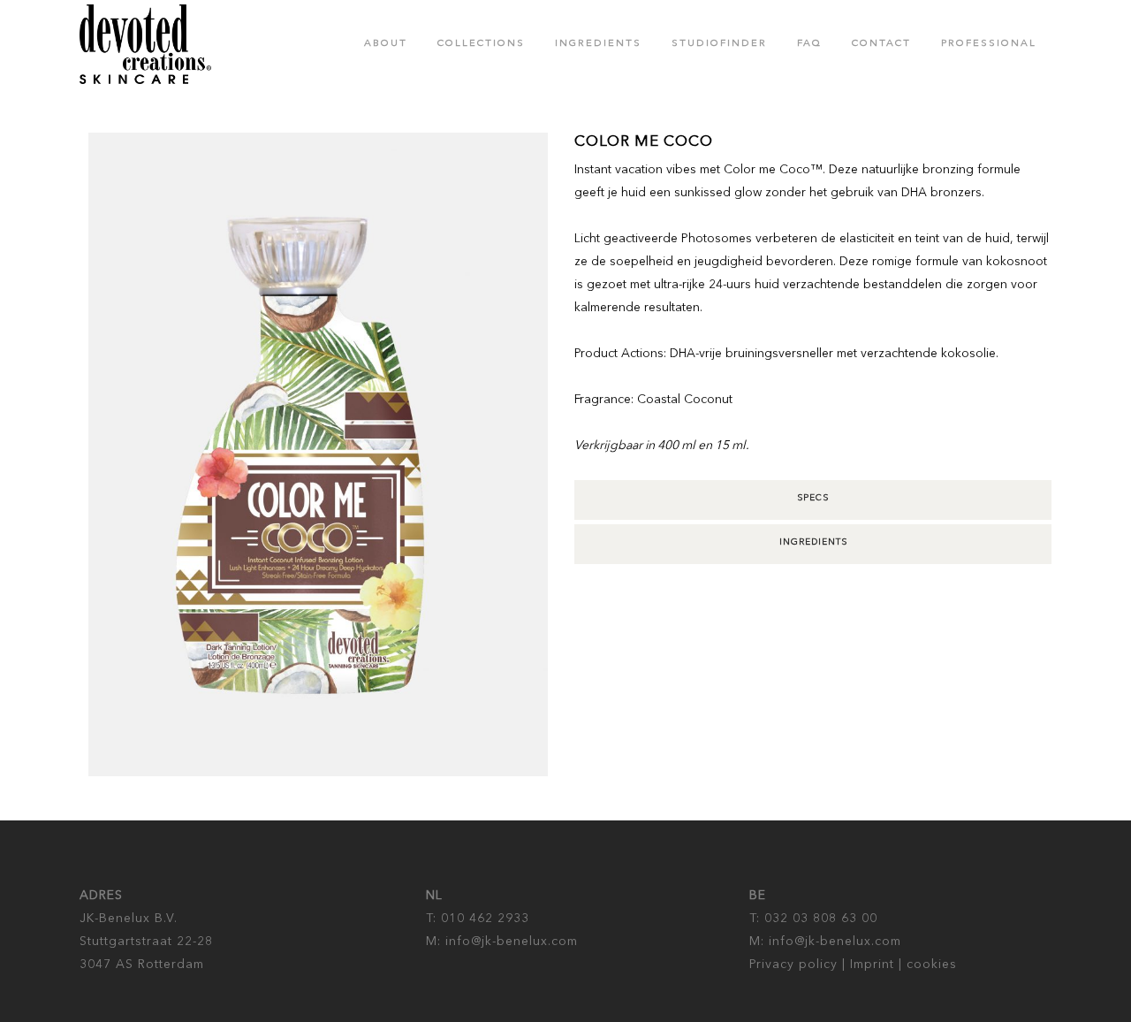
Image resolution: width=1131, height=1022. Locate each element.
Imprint (872, 964)
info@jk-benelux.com (509, 941)
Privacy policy (793, 964)
